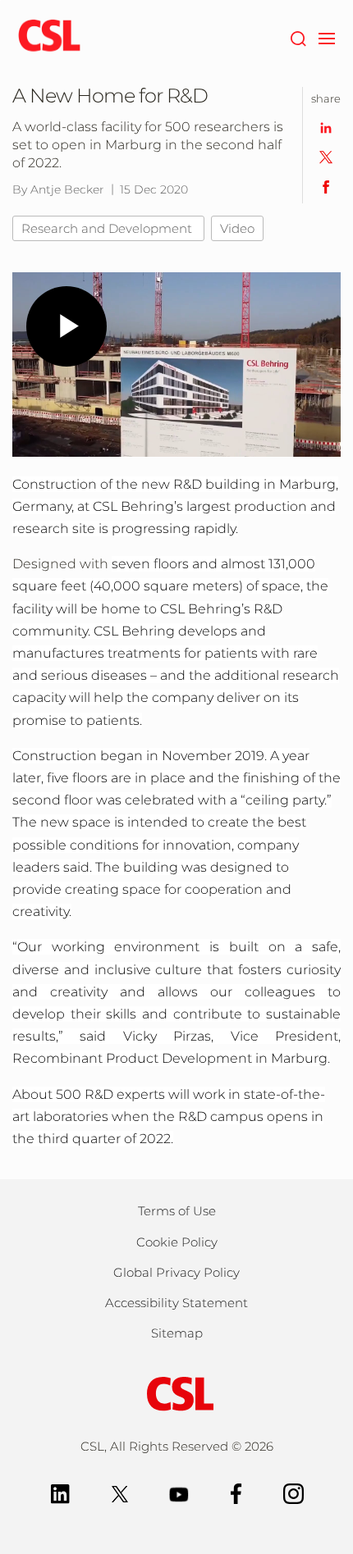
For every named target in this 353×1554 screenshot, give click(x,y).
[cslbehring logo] (49, 37)
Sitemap (177, 1333)
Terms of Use (177, 1211)
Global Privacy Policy (176, 1272)
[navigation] (326, 37)
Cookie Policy (177, 1242)
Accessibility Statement (176, 1302)
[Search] (297, 37)
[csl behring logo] (176, 1393)
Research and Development (108, 228)
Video (237, 228)
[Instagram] (293, 1493)
